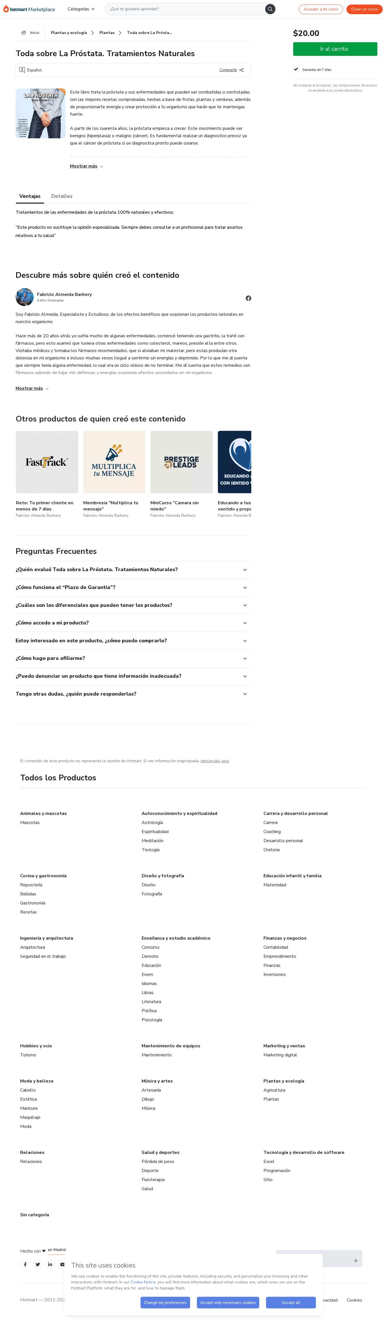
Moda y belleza (36, 1081)
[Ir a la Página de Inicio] (31, 9)
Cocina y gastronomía (43, 876)
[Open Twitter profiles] (37, 1264)
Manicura (28, 1108)
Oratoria (271, 850)
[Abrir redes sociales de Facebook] (248, 299)
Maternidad (274, 885)
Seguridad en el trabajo (43, 956)
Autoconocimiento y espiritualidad (179, 813)
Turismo (28, 1055)
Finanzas (271, 965)
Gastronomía (32, 903)
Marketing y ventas (284, 1046)
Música (148, 1108)
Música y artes (157, 1081)
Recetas (28, 912)
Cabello (28, 1090)
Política (149, 1011)
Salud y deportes (161, 1152)
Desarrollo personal (283, 841)
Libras (148, 993)
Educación (151, 965)
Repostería (31, 885)
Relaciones (32, 1152)
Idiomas (149, 983)
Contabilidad (275, 947)
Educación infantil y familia (292, 876)
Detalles (62, 196)
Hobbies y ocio (36, 1046)
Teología (151, 850)
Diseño (149, 885)
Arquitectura (32, 947)
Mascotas (30, 822)
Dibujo (148, 1099)
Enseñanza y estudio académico (176, 938)
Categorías (78, 9)
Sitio (268, 1180)
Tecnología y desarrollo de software (304, 1152)
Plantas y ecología (283, 1081)
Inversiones (274, 974)
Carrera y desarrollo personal (295, 813)
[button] (127, 570)
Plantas (271, 1099)
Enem (147, 974)
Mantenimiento (157, 1055)
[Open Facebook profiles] (25, 1264)
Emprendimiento (279, 956)
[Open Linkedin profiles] (50, 1264)
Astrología (152, 822)
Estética (28, 1099)
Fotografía (152, 894)
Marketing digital (280, 1055)
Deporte (150, 1171)
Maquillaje (30, 1117)
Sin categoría (34, 1215)
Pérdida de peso (158, 1161)
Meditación (152, 841)
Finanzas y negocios (285, 938)
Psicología (152, 1020)
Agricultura (274, 1090)
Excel (269, 1161)
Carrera (270, 822)
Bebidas (28, 894)
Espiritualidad (155, 832)
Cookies (354, 1300)
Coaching (272, 832)
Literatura (151, 1002)
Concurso (151, 947)
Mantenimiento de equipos (171, 1046)
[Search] (270, 9)
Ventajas (30, 196)
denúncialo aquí (215, 761)
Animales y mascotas (43, 813)
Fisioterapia (153, 1180)
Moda (25, 1126)
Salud (147, 1189)
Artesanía (151, 1090)
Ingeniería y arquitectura (46, 938)
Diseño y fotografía (163, 876)
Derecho (150, 956)
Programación (276, 1171)
